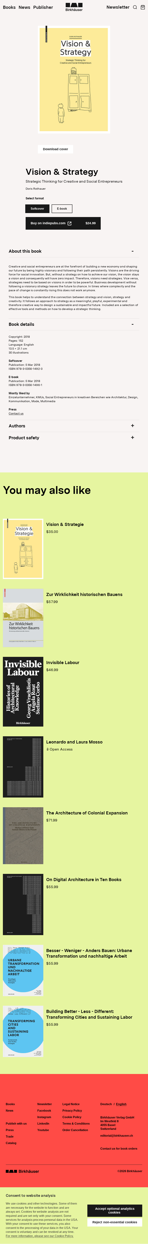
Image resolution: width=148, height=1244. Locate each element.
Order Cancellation (75, 1130)
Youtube (43, 1130)
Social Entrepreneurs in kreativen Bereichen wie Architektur (86, 397)
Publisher (43, 7)
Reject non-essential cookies (114, 1222)
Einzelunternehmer (21, 397)
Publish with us (16, 1123)
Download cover (55, 149)
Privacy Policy (72, 1110)
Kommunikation (19, 401)
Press (10, 1130)
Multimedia (47, 401)
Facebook (44, 1110)
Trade (10, 1136)
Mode (35, 401)
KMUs (40, 397)
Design (132, 397)
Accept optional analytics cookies (114, 1210)
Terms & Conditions (76, 1123)
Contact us (16, 413)
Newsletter (117, 7)
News (24, 7)
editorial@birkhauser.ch (116, 1135)
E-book (62, 208)
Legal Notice (71, 1104)
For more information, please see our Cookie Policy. (39, 1236)
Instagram (44, 1117)
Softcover (37, 208)
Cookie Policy (71, 1117)
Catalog (11, 1143)
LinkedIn (43, 1123)
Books (9, 7)
